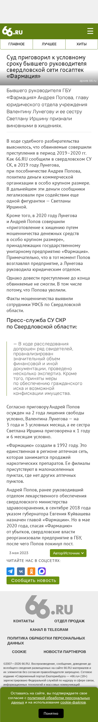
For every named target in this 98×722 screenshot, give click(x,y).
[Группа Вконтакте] (21, 571)
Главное (16, 44)
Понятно (51, 713)
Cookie (19, 652)
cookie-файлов (73, 702)
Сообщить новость (33, 580)
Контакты (23, 621)
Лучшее (49, 44)
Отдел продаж (69, 621)
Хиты (82, 44)
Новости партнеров (65, 652)
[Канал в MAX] (42, 571)
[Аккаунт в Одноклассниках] (31, 571)
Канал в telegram (49, 630)
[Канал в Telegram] (10, 571)
